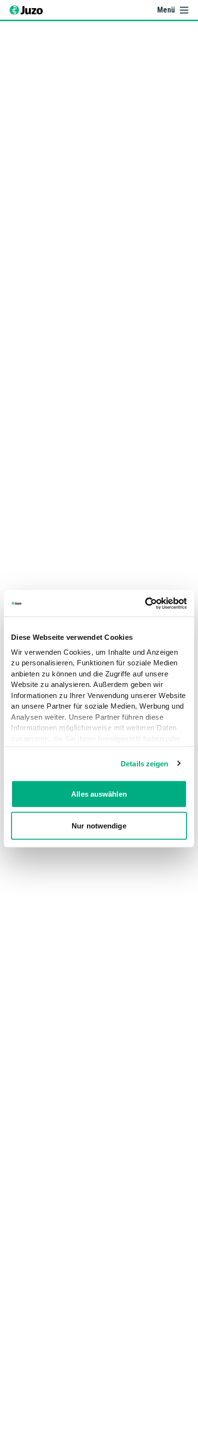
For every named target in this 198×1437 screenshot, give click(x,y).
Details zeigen (144, 763)
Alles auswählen (99, 794)
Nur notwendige (99, 825)
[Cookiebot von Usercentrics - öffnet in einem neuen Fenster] (145, 603)
